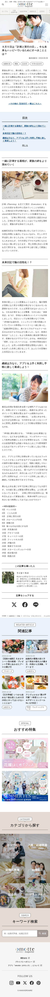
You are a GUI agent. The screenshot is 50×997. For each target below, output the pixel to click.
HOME (4, 616)
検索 (44, 933)
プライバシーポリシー (23, 962)
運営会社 (23, 958)
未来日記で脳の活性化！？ (14, 133)
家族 (16, 64)
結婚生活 (7, 64)
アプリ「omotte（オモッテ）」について (23, 965)
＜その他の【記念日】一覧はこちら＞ (25, 104)
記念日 (24, 64)
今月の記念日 (37, 64)
